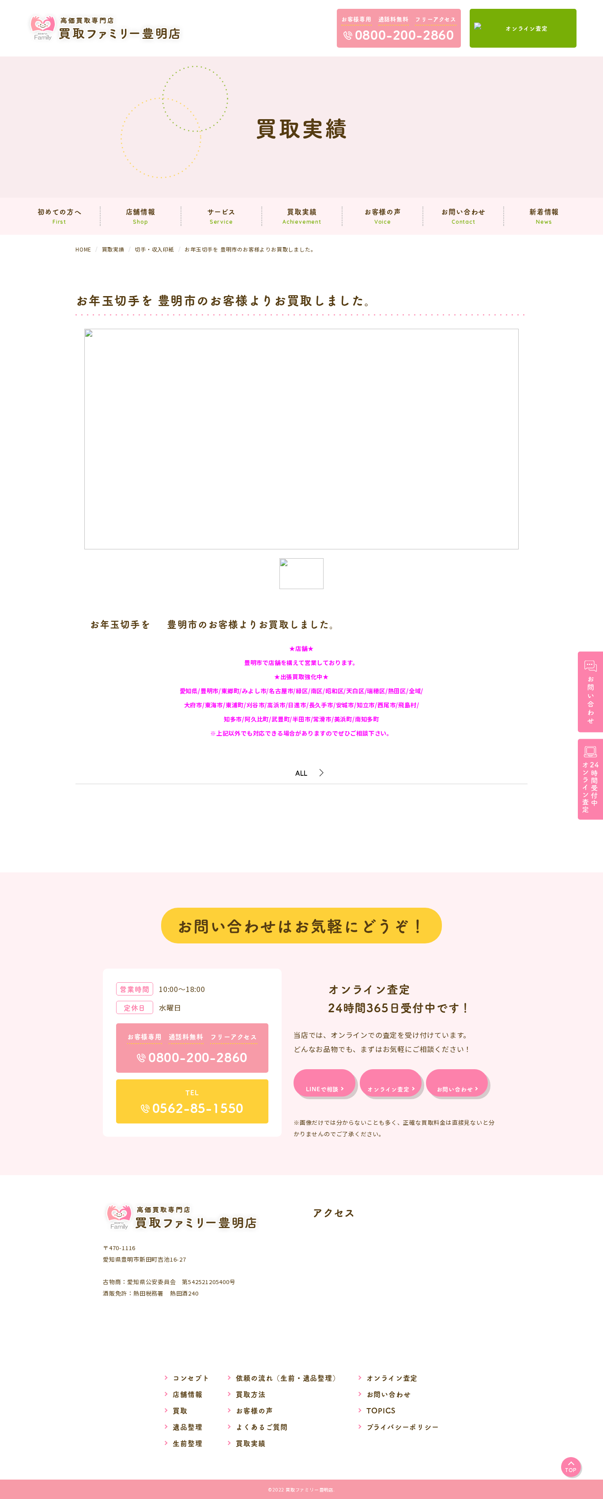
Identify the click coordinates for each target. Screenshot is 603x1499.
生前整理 (187, 1443)
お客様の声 (254, 1410)
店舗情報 (187, 1394)
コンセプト (191, 1377)
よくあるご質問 (262, 1426)
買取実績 (250, 1443)
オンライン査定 (392, 1377)
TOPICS (381, 1410)
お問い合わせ (388, 1394)
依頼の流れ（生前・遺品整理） (287, 1377)
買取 (180, 1410)
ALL (301, 773)
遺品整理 (187, 1426)
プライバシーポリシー (402, 1426)
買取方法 (250, 1394)
